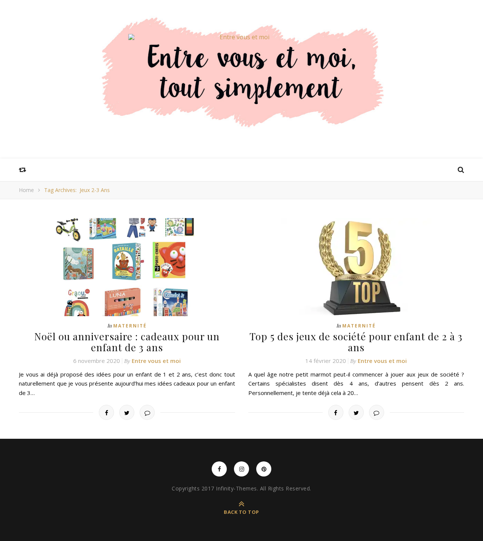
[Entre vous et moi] (241, 37)
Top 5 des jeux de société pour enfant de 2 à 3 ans (356, 342)
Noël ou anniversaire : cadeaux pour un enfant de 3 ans (127, 342)
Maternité (130, 326)
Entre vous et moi (156, 360)
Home (26, 190)
